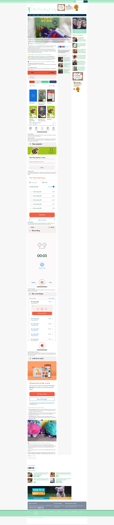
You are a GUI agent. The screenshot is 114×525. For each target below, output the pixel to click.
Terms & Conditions (30, 517)
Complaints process (40, 517)
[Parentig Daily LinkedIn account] (38, 507)
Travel (59, 15)
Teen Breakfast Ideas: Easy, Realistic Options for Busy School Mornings (82, 62)
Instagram (54, 453)
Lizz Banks (34, 15)
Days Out (63, 15)
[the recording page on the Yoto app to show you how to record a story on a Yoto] (42, 256)
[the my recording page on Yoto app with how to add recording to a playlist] (42, 321)
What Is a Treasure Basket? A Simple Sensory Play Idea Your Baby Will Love (41, 479)
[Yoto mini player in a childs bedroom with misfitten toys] (42, 430)
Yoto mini (59, 50)
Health (61, 482)
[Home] (42, 8)
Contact (33, 517)
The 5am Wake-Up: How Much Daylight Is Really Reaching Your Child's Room (66, 60)
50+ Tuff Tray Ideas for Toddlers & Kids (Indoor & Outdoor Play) (82, 45)
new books (45, 56)
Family (51, 15)
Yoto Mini (34, 45)
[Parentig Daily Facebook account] (40, 507)
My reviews (36, 514)
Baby (35, 482)
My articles (36, 513)
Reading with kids (63, 52)
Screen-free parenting (67, 50)
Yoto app (38, 64)
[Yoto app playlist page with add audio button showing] (42, 198)
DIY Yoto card (63, 51)
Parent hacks (59, 51)
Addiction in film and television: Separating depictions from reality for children (67, 71)
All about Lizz (36, 512)
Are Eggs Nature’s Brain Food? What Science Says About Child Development (63, 479)
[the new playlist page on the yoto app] (42, 156)
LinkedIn (47, 505)
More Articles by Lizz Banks (32, 457)
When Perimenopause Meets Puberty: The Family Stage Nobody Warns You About (63, 474)
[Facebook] (58, 46)
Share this (66, 46)
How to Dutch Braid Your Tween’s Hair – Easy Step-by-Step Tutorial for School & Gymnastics (82, 57)
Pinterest (34, 506)
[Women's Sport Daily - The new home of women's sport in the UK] (49, 492)
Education (51, 511)
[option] (72, 7)
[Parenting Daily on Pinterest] (43, 507)
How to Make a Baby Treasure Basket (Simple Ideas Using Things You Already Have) (82, 51)
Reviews (38, 15)
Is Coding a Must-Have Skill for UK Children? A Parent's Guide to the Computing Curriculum (67, 66)
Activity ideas (55, 15)
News (28, 511)
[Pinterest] (62, 46)
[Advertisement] (49, 462)
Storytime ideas (67, 51)
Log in (75, 1)
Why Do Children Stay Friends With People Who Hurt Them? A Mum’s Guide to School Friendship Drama (81, 69)
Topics (47, 15)
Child (32, 455)
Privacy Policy (36, 517)
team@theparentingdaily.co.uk (33, 507)
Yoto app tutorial (62, 50)
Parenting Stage (43, 15)
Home (30, 15)
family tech (59, 52)
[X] (60, 46)
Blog (81, 511)
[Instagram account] (41, 507)
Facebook (50, 505)
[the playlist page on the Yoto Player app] (42, 102)
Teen (34, 476)
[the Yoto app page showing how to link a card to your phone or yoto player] (42, 381)
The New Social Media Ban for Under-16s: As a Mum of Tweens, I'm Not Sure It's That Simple (41, 474)
